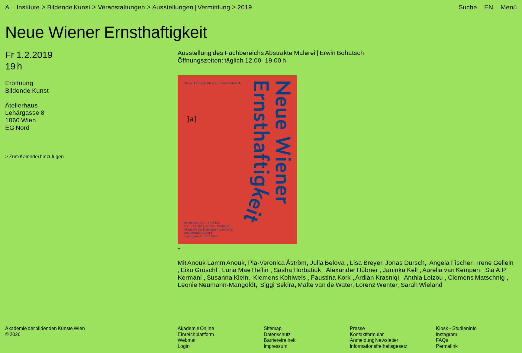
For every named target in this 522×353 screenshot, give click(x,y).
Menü (509, 7)
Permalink (447, 346)
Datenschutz (277, 334)
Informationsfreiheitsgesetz (378, 346)
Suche (468, 7)
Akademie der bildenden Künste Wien (45, 328)
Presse (357, 328)
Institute (28, 7)
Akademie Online (196, 328)
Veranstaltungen (121, 7)
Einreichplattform (196, 334)
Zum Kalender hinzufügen (36, 156)
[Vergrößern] (179, 248)
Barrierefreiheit (279, 340)
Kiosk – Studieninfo (456, 328)
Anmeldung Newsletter (374, 340)
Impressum (275, 346)
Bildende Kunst (69, 7)
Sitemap (273, 328)
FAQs (442, 340)
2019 (244, 7)
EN (488, 7)
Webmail (187, 340)
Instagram (446, 334)
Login (184, 346)
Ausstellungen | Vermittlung (191, 7)
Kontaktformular (367, 334)
